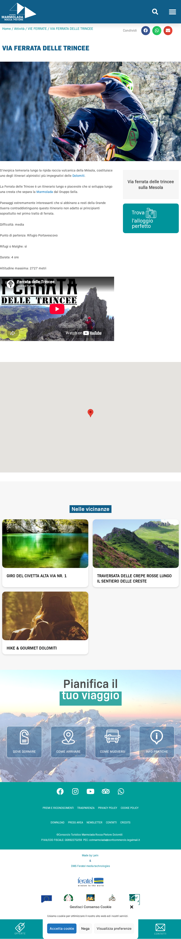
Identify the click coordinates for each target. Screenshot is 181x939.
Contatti (111, 822)
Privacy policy (107, 807)
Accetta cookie (62, 928)
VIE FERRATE (37, 29)
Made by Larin (90, 855)
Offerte (20, 933)
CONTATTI (160, 933)
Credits (125, 822)
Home (6, 29)
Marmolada (44, 192)
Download (57, 822)
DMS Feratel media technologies (90, 866)
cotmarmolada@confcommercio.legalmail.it (114, 840)
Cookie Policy (130, 807)
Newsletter (94, 822)
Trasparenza (85, 807)
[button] (132, 907)
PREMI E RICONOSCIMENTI (58, 807)
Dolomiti (78, 176)
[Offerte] (20, 927)
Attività (19, 29)
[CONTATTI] (160, 927)
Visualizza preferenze (114, 928)
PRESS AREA (75, 822)
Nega (85, 928)
